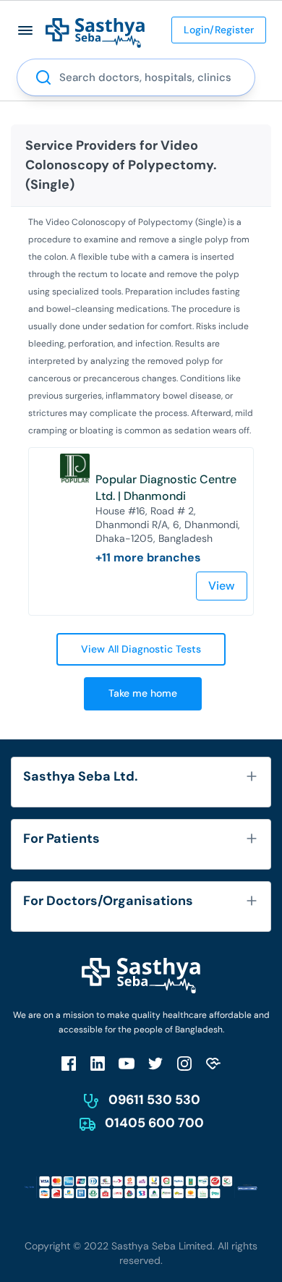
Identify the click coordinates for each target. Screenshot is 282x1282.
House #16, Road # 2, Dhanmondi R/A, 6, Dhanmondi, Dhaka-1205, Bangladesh (167, 524)
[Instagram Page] (184, 1063)
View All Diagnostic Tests (141, 648)
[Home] (95, 32)
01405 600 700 (154, 1123)
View (221, 585)
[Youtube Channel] (126, 1063)
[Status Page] (213, 1063)
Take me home (142, 693)
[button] (26, 30)
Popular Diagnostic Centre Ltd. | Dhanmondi (165, 488)
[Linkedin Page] (97, 1063)
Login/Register (219, 29)
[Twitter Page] (155, 1063)
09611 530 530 (154, 1099)
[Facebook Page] (68, 1063)
